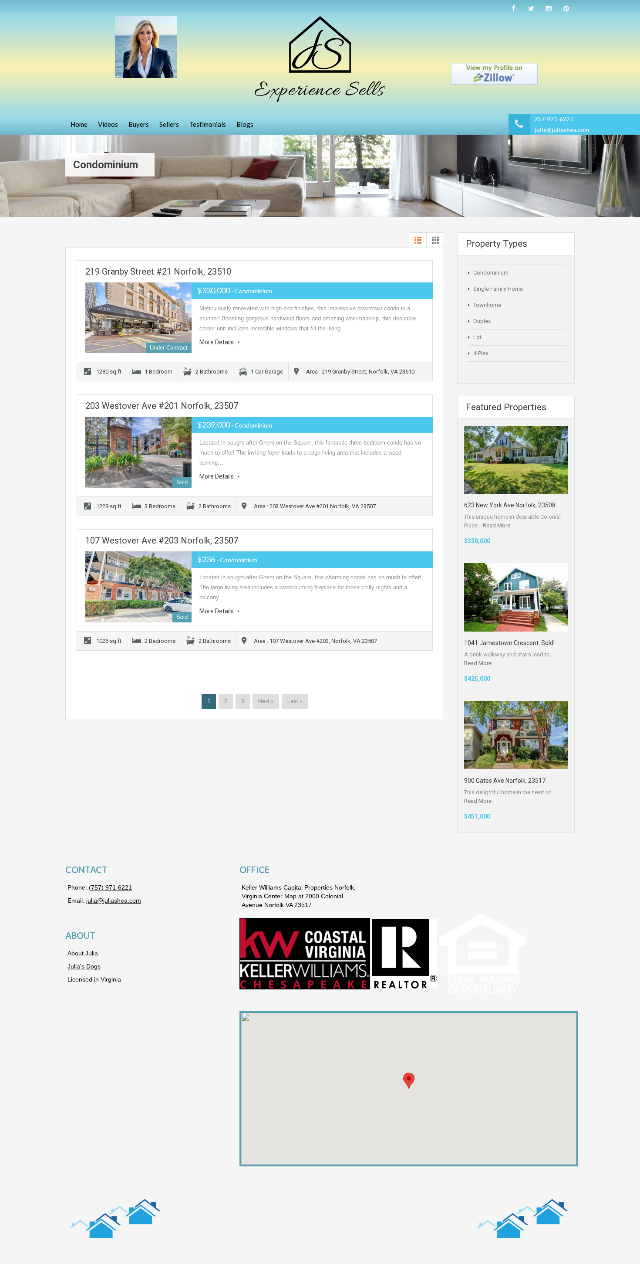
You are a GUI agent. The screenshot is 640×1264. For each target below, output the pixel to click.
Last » (294, 701)
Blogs (244, 124)
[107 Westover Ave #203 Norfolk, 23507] (138, 586)
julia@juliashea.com (562, 129)
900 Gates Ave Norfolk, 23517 (505, 780)
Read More (496, 525)
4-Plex (480, 353)
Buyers (138, 124)
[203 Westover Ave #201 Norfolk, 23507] (138, 452)
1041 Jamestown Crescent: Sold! (509, 642)
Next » (265, 701)
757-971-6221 (553, 119)
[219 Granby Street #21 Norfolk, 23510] (138, 317)
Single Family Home (498, 288)
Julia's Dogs (84, 966)
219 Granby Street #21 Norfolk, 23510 (158, 271)
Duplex (482, 321)
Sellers (169, 124)
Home (79, 124)
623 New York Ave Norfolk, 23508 (510, 505)
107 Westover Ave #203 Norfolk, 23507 (161, 540)
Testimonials (207, 124)
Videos (108, 124)
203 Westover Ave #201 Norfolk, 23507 (161, 406)
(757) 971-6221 (110, 887)
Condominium (491, 272)
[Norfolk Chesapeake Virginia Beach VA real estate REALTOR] (320, 59)
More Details (217, 342)
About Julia (82, 953)
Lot (477, 337)
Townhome (487, 305)
